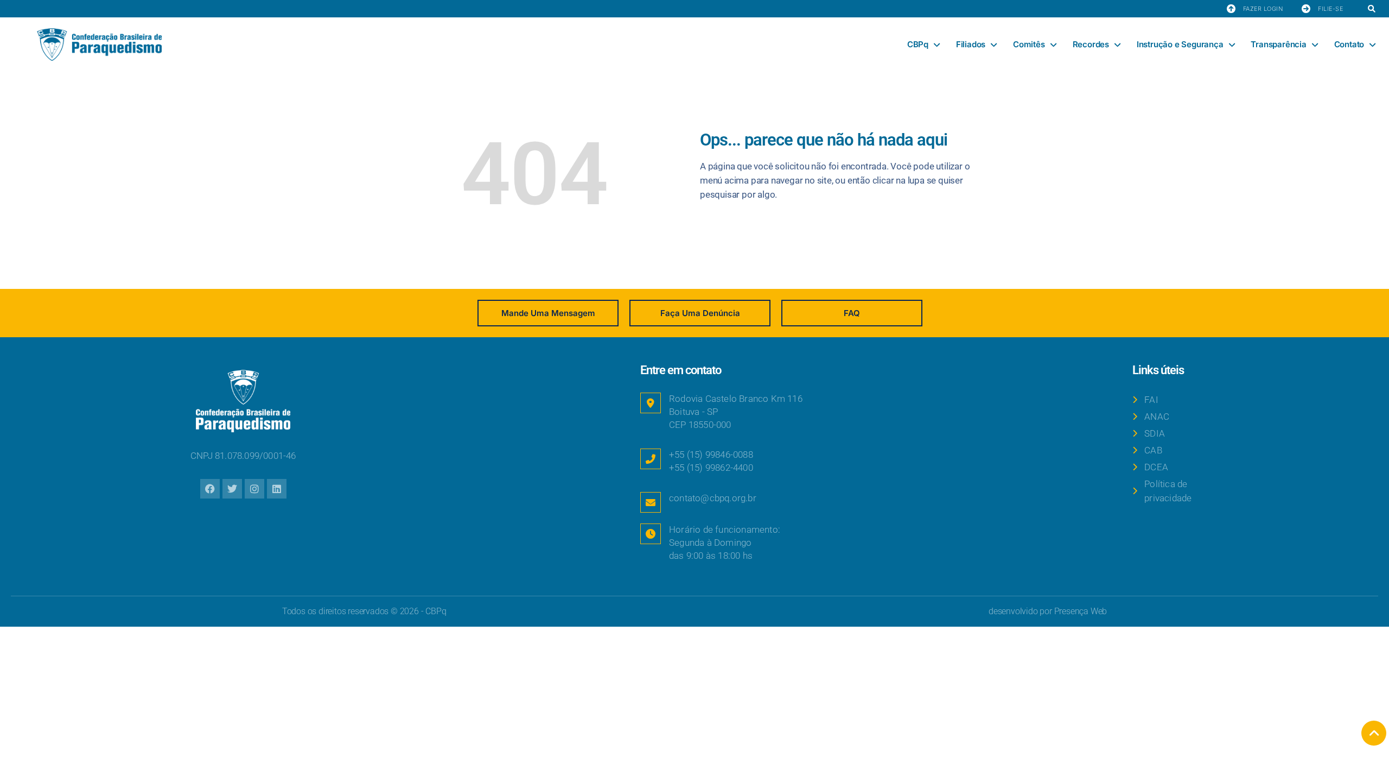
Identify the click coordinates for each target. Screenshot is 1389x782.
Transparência (1278, 44)
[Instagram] (254, 489)
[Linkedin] (276, 489)
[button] (1371, 9)
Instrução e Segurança (1180, 44)
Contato (1349, 44)
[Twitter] (232, 489)
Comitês (1029, 44)
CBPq (917, 44)
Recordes (1091, 44)
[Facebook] (210, 489)
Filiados (970, 44)
